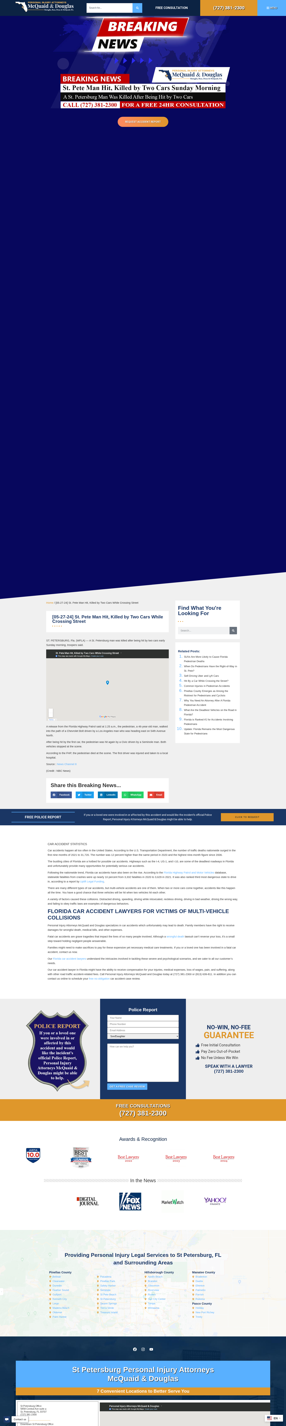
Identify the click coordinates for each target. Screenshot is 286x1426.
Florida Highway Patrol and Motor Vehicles (189, 872)
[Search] (137, 8)
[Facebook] (135, 1349)
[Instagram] (143, 1349)
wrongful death (175, 936)
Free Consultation (172, 8)
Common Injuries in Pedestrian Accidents (207, 686)
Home (49, 602)
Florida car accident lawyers (69, 958)
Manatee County (203, 1272)
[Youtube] (151, 1349)
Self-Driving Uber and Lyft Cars (201, 675)
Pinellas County (60, 1272)
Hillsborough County (159, 1272)
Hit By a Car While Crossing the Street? (206, 681)
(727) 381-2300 (229, 7)
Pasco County (202, 1303)
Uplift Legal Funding (92, 881)
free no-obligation (99, 978)
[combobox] (110, 8)
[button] (61, 795)
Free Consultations (143, 1106)
